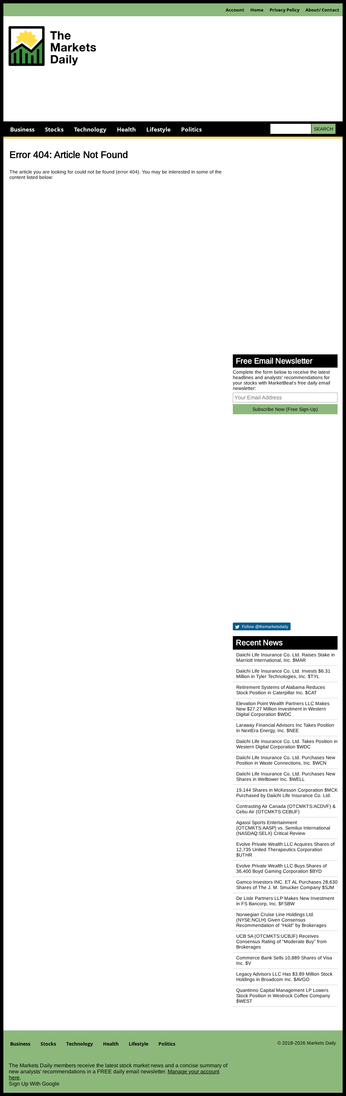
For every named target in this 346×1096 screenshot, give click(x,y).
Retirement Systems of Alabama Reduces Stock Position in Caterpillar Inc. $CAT (280, 689)
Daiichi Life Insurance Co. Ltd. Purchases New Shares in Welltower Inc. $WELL (285, 776)
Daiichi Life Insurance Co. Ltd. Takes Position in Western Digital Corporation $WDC (287, 744)
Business (22, 129)
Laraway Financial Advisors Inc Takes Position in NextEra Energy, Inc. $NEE (285, 727)
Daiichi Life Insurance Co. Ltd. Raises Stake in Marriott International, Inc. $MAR (285, 657)
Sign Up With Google (34, 1084)
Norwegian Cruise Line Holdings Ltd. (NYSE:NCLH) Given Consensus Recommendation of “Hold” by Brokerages (281, 920)
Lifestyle (158, 129)
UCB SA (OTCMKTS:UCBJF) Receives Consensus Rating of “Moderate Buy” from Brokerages (281, 941)
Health (126, 129)
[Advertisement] (173, 97)
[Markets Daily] (52, 48)
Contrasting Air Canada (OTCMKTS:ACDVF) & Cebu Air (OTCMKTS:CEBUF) (286, 808)
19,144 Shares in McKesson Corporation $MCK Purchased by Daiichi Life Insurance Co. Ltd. (287, 792)
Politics (191, 129)
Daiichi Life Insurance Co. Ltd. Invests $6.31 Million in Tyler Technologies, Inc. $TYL (283, 673)
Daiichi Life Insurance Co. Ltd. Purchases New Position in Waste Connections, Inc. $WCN (285, 760)
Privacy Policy (284, 10)
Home (257, 10)
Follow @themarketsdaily (264, 626)
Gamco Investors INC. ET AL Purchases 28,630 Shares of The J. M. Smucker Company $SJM (287, 884)
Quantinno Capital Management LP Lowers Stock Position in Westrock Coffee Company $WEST (283, 995)
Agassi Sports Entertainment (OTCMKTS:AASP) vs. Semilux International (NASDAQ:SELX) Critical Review (283, 828)
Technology (90, 129)
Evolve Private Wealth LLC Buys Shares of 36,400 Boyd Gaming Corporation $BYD (281, 868)
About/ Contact (322, 10)
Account (235, 10)
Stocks (54, 129)
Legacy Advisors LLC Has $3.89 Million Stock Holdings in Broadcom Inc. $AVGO (284, 976)
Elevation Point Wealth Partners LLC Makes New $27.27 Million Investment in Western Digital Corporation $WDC (282, 709)
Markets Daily (321, 1043)
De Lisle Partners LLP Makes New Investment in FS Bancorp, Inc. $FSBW (285, 900)
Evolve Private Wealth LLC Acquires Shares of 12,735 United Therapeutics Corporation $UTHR (285, 849)
